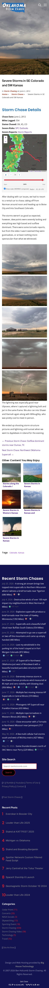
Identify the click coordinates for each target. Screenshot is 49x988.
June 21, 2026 (8, 660)
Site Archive (8, 947)
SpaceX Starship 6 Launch (20, 877)
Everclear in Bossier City (19, 814)
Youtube (20, 782)
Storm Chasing (10, 91)
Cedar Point (7, 909)
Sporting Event (9, 924)
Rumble (10, 782)
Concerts (6, 913)
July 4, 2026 (7, 599)
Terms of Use (32, 782)
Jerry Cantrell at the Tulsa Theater (24, 868)
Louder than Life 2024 (18, 895)
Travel (5, 938)
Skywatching (8, 920)
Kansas (21, 552)
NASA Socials (8, 916)
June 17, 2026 (8, 692)
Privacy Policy (8, 786)
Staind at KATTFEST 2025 (20, 831)
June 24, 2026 (8, 644)
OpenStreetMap (37, 171)
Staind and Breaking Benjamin (22, 849)
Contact (20, 786)
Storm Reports (25, 132)
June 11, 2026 (8, 713)
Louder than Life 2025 (18, 822)
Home (4, 94)
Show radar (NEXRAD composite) (17, 189)
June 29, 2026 (8, 611)
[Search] (39, 4)
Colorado (13, 552)
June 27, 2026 (8, 624)
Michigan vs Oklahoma (18, 840)
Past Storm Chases (12, 797)
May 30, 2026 (8, 734)
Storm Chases (17, 94)
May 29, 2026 (8, 746)
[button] (5, 137)
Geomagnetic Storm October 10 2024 (26, 886)
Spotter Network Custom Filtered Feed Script (24, 859)
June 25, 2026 (8, 632)
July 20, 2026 (8, 583)
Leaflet (31, 171)
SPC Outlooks (21, 128)
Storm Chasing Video (12, 931)
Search (8, 772)
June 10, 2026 (8, 721)
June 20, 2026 (8, 676)
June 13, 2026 (8, 704)
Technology (7, 935)
